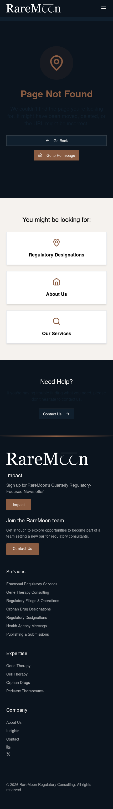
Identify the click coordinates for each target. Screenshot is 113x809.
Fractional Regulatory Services (31, 583)
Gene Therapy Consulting (27, 592)
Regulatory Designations (26, 617)
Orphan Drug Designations (28, 609)
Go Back (61, 140)
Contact (12, 739)
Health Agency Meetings (26, 625)
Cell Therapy (17, 674)
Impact (19, 504)
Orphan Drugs (18, 682)
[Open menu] (103, 8)
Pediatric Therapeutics (25, 690)
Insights (12, 730)
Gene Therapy (18, 665)
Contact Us (52, 413)
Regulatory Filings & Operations (32, 600)
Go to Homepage (61, 155)
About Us (14, 722)
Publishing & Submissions (27, 634)
